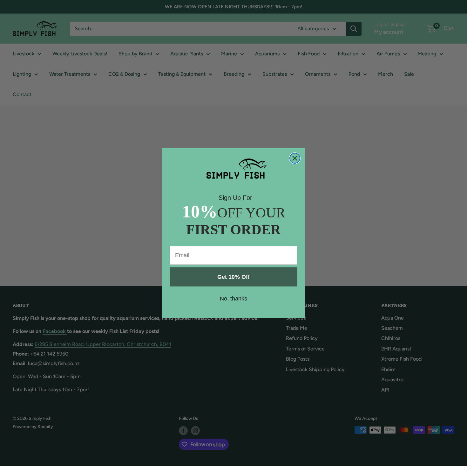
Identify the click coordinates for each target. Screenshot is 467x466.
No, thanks (233, 298)
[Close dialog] (295, 158)
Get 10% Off (233, 277)
